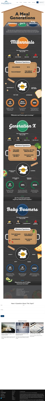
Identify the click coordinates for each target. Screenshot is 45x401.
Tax (12, 395)
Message (2, 309)
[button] (17, 2)
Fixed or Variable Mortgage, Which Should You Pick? (8, 334)
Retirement (13, 392)
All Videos (13, 398)
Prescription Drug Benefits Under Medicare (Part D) (22, 334)
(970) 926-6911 (4, 392)
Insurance (13, 394)
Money (13, 396)
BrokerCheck (35, 392)
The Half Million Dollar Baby (35, 333)
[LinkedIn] (1, 398)
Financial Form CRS (23, 391)
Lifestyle (13, 397)
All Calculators (13, 399)
